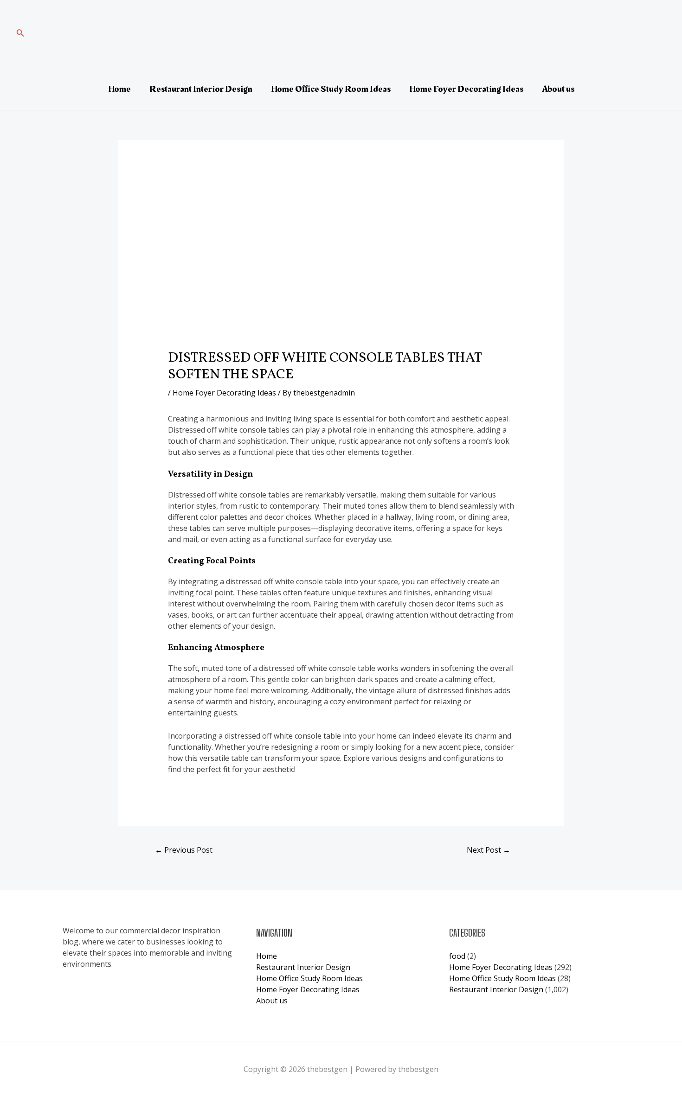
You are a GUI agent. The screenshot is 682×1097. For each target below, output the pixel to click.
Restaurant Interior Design (200, 89)
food (457, 956)
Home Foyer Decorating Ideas (466, 89)
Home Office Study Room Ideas (331, 89)
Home (119, 89)
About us (558, 89)
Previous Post (183, 850)
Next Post (488, 850)
